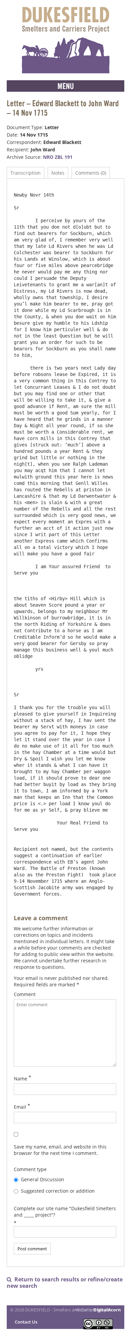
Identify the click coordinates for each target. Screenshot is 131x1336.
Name (20, 1078)
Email (20, 1107)
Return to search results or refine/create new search (65, 1282)
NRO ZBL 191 (58, 157)
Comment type (30, 1169)
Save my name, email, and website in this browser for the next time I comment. (60, 1149)
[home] (65, 40)
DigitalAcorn (107, 1310)
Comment (25, 994)
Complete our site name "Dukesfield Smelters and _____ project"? (65, 1211)
